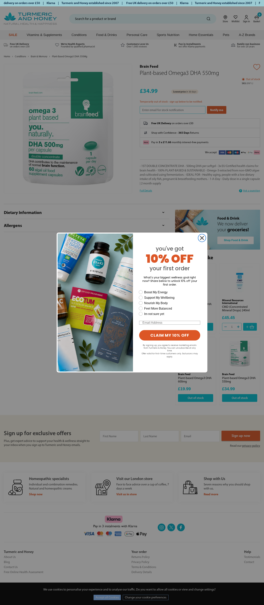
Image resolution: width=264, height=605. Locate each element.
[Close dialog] (202, 238)
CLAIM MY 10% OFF (169, 335)
